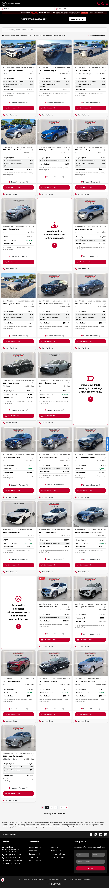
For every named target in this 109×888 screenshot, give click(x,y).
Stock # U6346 (80, 226)
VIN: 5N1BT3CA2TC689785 (25, 455)
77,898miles (65, 535)
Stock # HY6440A (45, 604)
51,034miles (29, 307)
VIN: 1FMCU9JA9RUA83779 (25, 380)
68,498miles (101, 684)
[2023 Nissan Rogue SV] (18, 663)
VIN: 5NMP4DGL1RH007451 (25, 68)
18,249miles (29, 684)
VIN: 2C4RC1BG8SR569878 (97, 679)
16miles (31, 232)
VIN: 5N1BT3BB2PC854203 (25, 679)
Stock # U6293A (44, 455)
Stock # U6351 (43, 68)
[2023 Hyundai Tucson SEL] (90, 588)
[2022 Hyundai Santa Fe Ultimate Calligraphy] (18, 738)
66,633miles (101, 535)
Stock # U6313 (79, 604)
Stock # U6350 (8, 301)
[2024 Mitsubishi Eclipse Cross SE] (90, 514)
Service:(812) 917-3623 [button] (13, 860)
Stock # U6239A (44, 529)
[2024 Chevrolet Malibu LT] (18, 131)
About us (55, 847)
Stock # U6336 (44, 301)
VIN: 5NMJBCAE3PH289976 (97, 604)
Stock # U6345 (80, 147)
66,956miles (65, 307)
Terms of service (57, 857)
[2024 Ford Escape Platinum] (18, 365)
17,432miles (29, 461)
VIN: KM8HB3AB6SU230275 (25, 301)
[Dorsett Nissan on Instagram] (104, 834)
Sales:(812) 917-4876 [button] (12, 858)
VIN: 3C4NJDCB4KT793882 (61, 529)
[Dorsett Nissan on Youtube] (100, 834)
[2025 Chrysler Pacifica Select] (90, 663)
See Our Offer (77, 19)
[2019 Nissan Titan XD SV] (54, 439)
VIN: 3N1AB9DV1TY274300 (25, 529)
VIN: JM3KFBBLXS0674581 (97, 68)
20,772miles (29, 74)
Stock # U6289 (8, 455)
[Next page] (66, 807)
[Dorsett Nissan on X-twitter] (95, 834)
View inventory (35, 847)
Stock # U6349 (80, 68)
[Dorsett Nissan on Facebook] (90, 834)
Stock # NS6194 (8, 529)
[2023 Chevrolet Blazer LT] (90, 439)
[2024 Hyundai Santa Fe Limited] (18, 52)
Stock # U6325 (80, 529)
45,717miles (101, 232)
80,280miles (29, 153)
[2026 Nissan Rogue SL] (18, 439)
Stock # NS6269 (8, 226)
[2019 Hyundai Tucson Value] (54, 131)
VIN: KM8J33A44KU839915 (61, 147)
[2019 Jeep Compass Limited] (54, 514)
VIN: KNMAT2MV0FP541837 (97, 226)
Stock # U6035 (8, 380)
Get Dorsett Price (14, 108)
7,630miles (101, 307)
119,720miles (65, 610)
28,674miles (101, 461)
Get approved (34, 854)
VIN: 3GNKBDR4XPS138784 (97, 455)
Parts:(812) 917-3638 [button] (12, 863)
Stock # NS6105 (44, 380)
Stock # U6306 (80, 679)
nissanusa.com (35, 861)
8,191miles (102, 153)
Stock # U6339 (8, 753)
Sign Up (90, 868)
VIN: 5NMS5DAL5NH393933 (25, 753)
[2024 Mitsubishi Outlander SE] (54, 285)
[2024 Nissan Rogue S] (54, 52)
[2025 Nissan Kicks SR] (90, 285)
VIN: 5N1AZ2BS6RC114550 (61, 679)
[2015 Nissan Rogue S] (90, 211)
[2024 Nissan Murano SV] (54, 663)
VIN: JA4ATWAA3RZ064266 (97, 529)
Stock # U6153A (80, 455)
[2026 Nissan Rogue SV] (90, 131)
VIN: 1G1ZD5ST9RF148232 (25, 147)
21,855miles (29, 759)
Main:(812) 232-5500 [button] (13, 855)
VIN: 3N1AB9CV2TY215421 (61, 380)
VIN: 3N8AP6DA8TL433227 (25, 226)
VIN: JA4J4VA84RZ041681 (61, 301)
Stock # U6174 (43, 679)
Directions (33, 851)
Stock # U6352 (8, 147)
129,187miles (65, 461)
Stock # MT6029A (9, 68)
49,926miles (65, 684)
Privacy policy (34, 857)
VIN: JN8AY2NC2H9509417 (61, 604)
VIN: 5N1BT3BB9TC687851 (97, 147)
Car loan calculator (58, 854)
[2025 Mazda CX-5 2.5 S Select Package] (90, 52)
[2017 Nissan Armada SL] (54, 588)
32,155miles (29, 386)
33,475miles (101, 74)
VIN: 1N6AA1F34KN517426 (61, 455)
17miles (67, 386)
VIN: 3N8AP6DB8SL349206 (97, 301)
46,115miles (65, 153)
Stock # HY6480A (45, 147)
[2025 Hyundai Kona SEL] (18, 285)
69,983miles (65, 74)
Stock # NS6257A (8, 679)
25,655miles (101, 610)
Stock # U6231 (79, 301)
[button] (98, 4)
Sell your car (56, 851)
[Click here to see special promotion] (54, 13)
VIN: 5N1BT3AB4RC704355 (61, 68)
